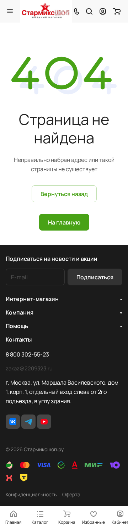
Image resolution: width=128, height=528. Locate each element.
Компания (19, 312)
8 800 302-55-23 (27, 354)
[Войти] (103, 11)
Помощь (17, 326)
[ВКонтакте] (13, 422)
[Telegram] (28, 422)
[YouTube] (44, 422)
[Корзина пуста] (117, 11)
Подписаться (94, 277)
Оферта (71, 494)
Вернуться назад (64, 194)
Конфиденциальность (31, 494)
